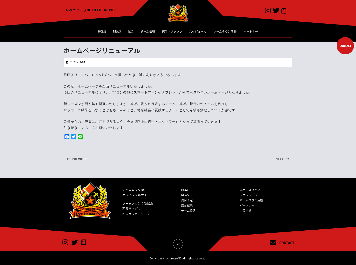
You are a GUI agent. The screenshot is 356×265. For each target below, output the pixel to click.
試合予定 (187, 200)
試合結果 (187, 205)
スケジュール (197, 31)
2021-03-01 (77, 62)
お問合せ (245, 210)
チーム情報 (148, 31)
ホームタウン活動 (225, 31)
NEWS (117, 31)
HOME (102, 31)
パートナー (251, 31)
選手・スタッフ (172, 31)
